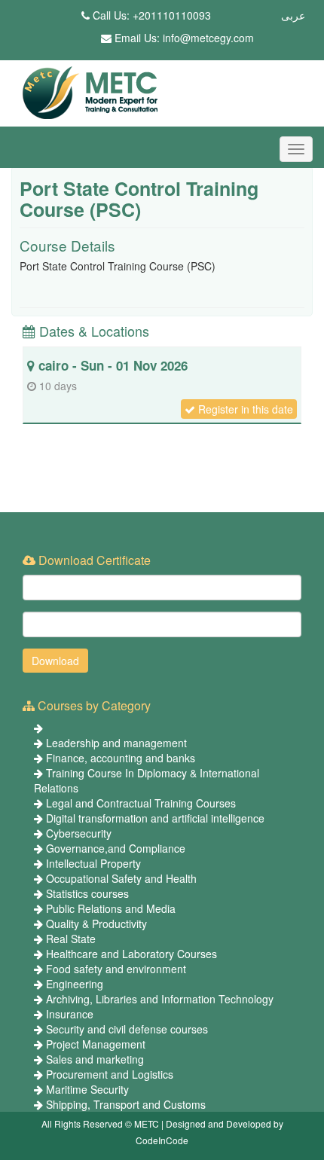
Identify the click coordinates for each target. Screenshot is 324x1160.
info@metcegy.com (208, 37)
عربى (293, 15)
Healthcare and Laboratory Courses (131, 953)
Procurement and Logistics (109, 1074)
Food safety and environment (116, 968)
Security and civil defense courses (127, 1028)
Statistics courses (87, 893)
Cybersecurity (79, 833)
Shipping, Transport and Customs (126, 1104)
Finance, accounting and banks (120, 757)
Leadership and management (116, 742)
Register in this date (244, 409)
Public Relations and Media (111, 908)
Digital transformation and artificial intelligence (155, 818)
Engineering (74, 983)
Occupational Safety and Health (121, 878)
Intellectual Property (93, 863)
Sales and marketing (95, 1059)
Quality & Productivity (96, 923)
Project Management (95, 1044)
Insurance (69, 1013)
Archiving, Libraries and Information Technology (160, 998)
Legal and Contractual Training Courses (141, 802)
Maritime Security (87, 1089)
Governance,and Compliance (115, 848)
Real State (71, 938)
